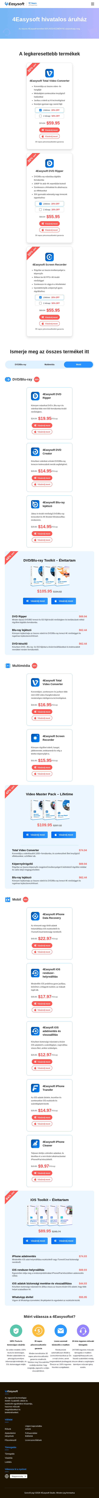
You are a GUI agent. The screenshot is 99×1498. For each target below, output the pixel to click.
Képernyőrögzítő (22, 863)
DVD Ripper (19, 616)
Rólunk (8, 1429)
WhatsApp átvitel (22, 1297)
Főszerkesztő (10, 1440)
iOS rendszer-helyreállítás (28, 1269)
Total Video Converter (25, 850)
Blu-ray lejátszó (21, 630)
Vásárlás (8, 1458)
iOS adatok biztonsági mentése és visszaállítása (42, 1283)
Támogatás (9, 1454)
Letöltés (8, 1462)
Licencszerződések (33, 1440)
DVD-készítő (19, 643)
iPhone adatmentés (24, 1256)
